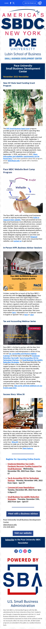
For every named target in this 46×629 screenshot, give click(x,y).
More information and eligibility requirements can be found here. (21, 157)
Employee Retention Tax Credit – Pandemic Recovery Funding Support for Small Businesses (25, 466)
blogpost (34, 237)
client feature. (27, 448)
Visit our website (23, 533)
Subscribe (9, 540)
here (14, 313)
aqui (32, 315)
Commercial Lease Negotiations (21, 488)
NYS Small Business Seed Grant (18, 129)
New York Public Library (27, 296)
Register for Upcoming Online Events (23, 459)
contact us (17, 241)
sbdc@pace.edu (14, 161)
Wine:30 (15, 442)
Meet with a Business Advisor (23, 514)
